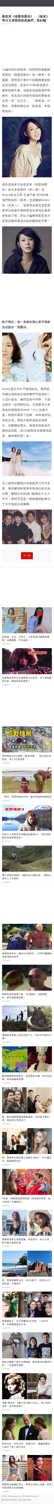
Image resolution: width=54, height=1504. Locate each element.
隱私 (25, 1500)
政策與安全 (13, 1500)
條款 (21, 1500)
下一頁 (27, 556)
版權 (29, 1500)
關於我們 (5, 1500)
